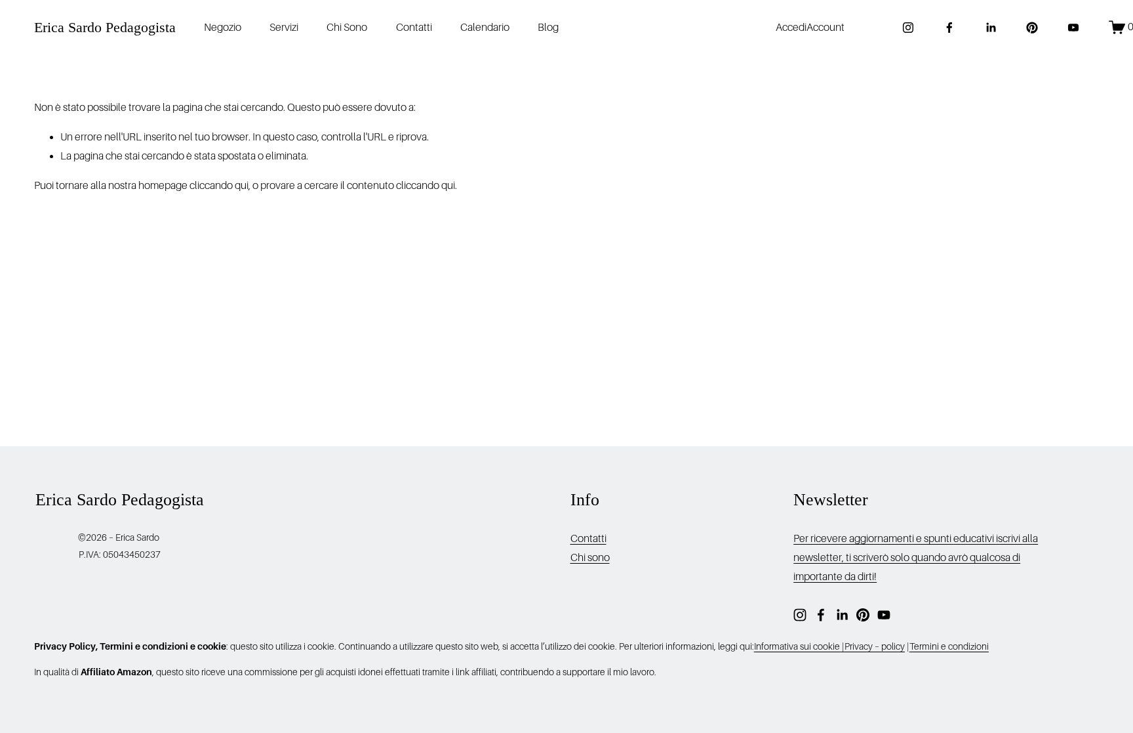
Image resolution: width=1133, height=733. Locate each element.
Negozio (222, 27)
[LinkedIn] (990, 27)
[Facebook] (949, 27)
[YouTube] (1073, 27)
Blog (548, 27)
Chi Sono (347, 27)
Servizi (283, 27)
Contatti (414, 27)
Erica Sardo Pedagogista (105, 27)
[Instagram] (908, 27)
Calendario (484, 27)
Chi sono (590, 558)
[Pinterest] (1032, 27)
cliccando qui (218, 186)
